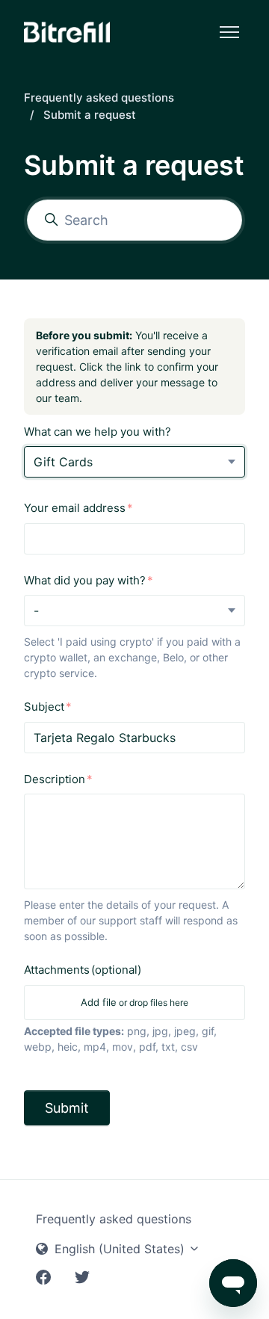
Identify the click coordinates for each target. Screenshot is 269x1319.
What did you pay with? (85, 580)
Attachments (82, 970)
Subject (44, 706)
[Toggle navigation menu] (229, 32)
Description (54, 779)
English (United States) (119, 1248)
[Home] (67, 32)
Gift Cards (63, 461)
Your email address (75, 508)
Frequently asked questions (99, 97)
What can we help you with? (97, 431)
